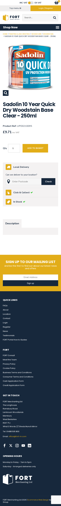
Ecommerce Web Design (38, 500)
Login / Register (46, 8)
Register (6, 327)
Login (5, 322)
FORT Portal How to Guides (15, 339)
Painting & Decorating (19, 34)
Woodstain (48, 34)
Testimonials (8, 335)
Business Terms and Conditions (17, 372)
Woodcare (36, 34)
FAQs (5, 305)
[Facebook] (4, 445)
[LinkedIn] (29, 445)
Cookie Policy (9, 368)
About (5, 309)
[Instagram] (17, 445)
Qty (5, 148)
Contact (6, 318)
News (5, 331)
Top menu (14, 8)
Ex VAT (38, 3)
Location (7, 314)
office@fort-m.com (17, 436)
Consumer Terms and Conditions (18, 376)
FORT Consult (9, 355)
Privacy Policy (9, 364)
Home (5, 34)
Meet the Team (10, 359)
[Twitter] (10, 445)
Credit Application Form (14, 385)
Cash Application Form (13, 381)
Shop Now (10, 27)
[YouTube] (23, 445)
